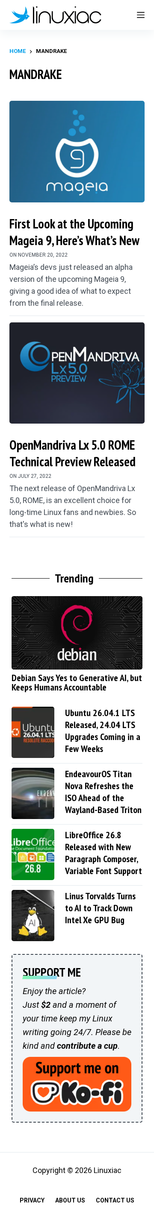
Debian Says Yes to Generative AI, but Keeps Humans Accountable (77, 682)
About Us (70, 1200)
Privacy (32, 1200)
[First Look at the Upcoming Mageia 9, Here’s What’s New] (77, 151)
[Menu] (141, 15)
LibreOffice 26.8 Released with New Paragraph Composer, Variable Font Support (103, 853)
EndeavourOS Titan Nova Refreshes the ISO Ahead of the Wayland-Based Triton (103, 792)
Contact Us (115, 1200)
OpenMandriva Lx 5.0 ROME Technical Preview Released (72, 453)
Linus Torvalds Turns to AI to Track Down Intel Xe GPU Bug (100, 908)
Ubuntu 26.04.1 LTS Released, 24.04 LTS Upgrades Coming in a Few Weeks (102, 731)
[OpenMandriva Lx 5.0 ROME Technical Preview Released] (77, 373)
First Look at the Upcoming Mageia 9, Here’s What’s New (74, 232)
